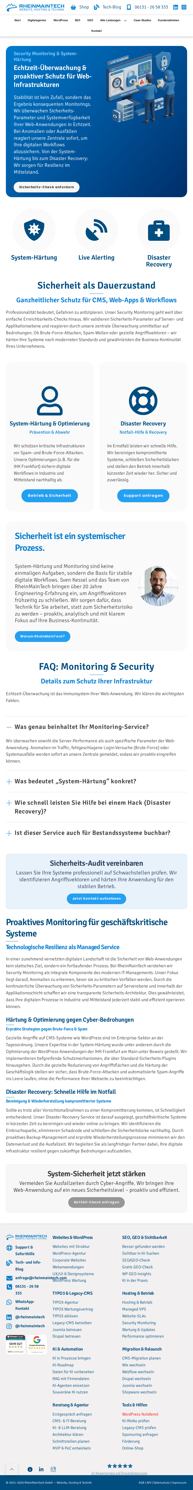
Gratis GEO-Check (137, 1267)
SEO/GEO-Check (136, 1260)
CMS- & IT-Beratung (69, 1420)
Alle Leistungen (110, 20)
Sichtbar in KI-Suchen (140, 1253)
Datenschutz (161, 1483)
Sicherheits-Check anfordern (46, 187)
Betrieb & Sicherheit (49, 495)
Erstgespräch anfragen (72, 1414)
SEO (77, 20)
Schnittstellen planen (70, 1441)
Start (17, 20)
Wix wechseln (133, 1365)
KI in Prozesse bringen (71, 1358)
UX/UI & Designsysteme (73, 1273)
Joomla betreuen (67, 1329)
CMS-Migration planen (141, 1358)
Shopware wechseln (139, 1392)
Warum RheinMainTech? (42, 636)
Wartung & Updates (138, 1329)
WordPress (60, 20)
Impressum (179, 1483)
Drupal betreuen (66, 1336)
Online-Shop (132, 1448)
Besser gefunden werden (143, 1246)
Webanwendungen (68, 1267)
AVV (148, 1483)
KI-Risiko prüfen (135, 1420)
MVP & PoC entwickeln (71, 1448)
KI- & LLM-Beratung (69, 1427)
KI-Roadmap (63, 1365)
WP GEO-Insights (136, 1273)
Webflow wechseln (138, 1371)
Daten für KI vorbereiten (73, 1371)
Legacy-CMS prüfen (139, 1427)
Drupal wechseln (136, 1378)
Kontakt (96, 31)
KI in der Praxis (135, 1280)
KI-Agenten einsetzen (70, 1385)
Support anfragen (143, 495)
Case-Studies (142, 20)
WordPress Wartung (69, 1280)
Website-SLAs (134, 1316)
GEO (90, 20)
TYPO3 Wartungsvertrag (72, 1309)
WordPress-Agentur (69, 1253)
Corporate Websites (69, 1260)
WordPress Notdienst (140, 1414)
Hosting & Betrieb (137, 1302)
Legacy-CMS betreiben (72, 1322)
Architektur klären (67, 1434)
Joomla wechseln (137, 1385)
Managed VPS (134, 1309)
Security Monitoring (139, 1322)
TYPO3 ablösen (65, 1316)
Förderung (131, 1441)
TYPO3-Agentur (65, 1302)
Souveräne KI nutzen (70, 1392)
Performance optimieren (143, 1336)
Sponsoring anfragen (140, 1434)
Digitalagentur (37, 20)
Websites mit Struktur (71, 1246)
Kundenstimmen (168, 20)
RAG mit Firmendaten (70, 1378)
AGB (141, 1483)
